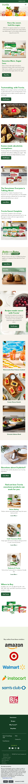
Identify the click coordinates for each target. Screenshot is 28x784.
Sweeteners (13, 717)
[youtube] (12, 748)
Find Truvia (6, 594)
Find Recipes (6, 99)
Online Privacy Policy (7, 778)
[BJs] (14, 699)
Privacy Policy (6, 754)
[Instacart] (14, 678)
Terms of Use (6, 755)
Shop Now (6, 75)
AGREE (5, 781)
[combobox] (21, 1)
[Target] (14, 656)
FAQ (16, 736)
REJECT (11, 781)
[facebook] (9, 748)
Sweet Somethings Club (7, 736)
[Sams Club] (14, 689)
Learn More (6, 202)
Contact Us (18, 739)
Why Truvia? (13, 724)
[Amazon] (14, 645)
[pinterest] (18, 748)
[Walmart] (14, 667)
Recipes (13, 721)
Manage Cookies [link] (7, 757)
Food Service (6, 741)
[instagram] (15, 748)
